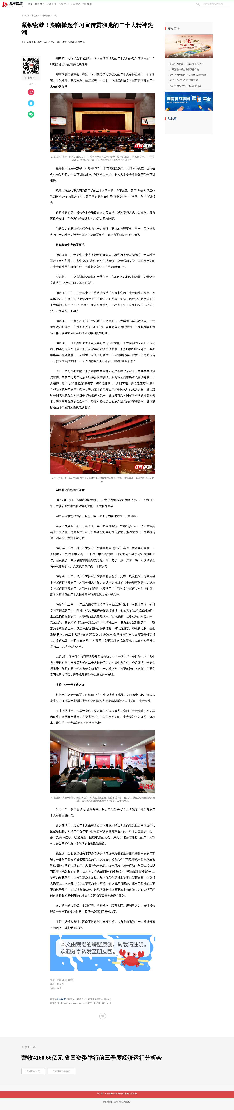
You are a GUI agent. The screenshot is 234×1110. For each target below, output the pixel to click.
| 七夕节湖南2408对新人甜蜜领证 (185, 86)
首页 (30, 4)
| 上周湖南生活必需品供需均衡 (184, 69)
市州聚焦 (87, 4)
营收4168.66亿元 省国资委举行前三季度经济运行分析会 (91, 1058)
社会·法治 (75, 4)
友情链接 (133, 1093)
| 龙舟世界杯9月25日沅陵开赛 (183, 80)
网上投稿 (125, 1093)
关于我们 (101, 1093)
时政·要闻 (40, 4)
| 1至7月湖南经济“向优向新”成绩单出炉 (188, 75)
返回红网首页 (33, 1071)
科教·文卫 (63, 4)
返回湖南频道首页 (61, 1071)
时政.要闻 (46, 15)
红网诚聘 (117, 1093)
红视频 (172, 118)
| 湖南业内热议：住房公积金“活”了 (186, 64)
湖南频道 (35, 15)
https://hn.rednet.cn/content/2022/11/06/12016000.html (86, 1003)
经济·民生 (52, 4)
